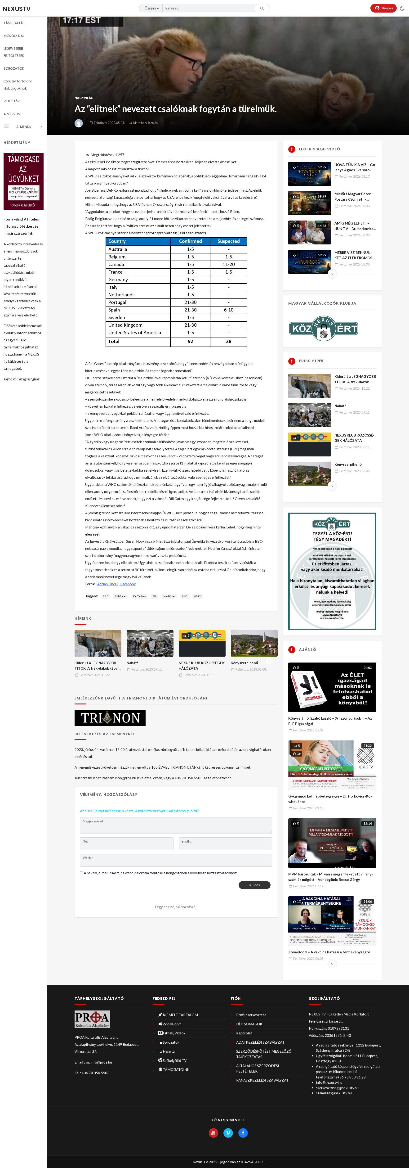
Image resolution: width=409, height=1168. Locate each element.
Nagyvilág (84, 98)
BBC (105, 596)
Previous (83, 660)
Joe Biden (169, 596)
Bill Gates (121, 596)
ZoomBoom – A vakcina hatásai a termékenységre (329, 952)
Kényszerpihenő (244, 663)
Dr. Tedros (139, 596)
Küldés (254, 885)
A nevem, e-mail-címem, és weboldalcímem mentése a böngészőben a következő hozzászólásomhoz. (160, 873)
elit (155, 596)
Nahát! (132, 663)
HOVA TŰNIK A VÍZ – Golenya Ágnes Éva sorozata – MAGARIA (355, 169)
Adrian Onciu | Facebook (116, 584)
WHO (197, 596)
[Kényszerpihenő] (254, 643)
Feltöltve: (109, 123)
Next (268, 660)
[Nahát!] (150, 643)
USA (184, 596)
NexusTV (17, 9)
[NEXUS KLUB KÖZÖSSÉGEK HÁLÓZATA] (202, 643)
